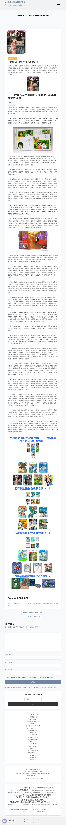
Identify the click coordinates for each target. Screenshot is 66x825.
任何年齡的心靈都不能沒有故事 (39, 788)
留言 (7, 631)
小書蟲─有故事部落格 (15, 2)
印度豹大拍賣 (13, 790)
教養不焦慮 (32, 719)
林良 (31, 804)
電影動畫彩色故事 (40, 603)
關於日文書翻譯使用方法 (33, 769)
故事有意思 (18, 603)
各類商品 (32, 748)
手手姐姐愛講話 (31, 721)
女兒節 (30, 790)
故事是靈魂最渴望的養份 (32, 800)
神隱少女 (52, 603)
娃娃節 (33, 790)
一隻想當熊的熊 (16, 788)
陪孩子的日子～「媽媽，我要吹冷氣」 (33, 778)
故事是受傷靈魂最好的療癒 (36, 795)
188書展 (10, 788)
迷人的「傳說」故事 (37, 809)
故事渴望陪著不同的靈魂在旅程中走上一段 (33, 802)
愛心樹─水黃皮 (50, 792)
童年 (19, 807)
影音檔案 (32, 759)
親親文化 (30, 809)
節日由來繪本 (49, 807)
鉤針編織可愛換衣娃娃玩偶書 (48, 809)
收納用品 (31, 735)
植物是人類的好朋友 (36, 804)
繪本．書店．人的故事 (32, 726)
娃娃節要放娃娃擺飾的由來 (41, 790)
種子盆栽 (32, 757)
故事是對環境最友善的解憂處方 (33, 797)
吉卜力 (26, 603)
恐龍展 (34, 792)
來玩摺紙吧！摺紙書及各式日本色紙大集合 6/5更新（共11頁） (33, 773)
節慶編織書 (43, 807)
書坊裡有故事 (32, 714)
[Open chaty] (4, 821)
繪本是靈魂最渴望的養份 (16, 809)
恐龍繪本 (38, 792)
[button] (58, 4)
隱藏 (13, 102)
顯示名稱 (8, 654)
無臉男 (30, 603)
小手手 (11, 603)
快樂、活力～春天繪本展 (33, 617)
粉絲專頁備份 (31, 741)
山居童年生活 (32, 737)
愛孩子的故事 (43, 792)
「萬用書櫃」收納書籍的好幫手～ (33, 771)
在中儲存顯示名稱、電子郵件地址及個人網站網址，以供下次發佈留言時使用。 (30, 677)
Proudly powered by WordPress (33, 820)
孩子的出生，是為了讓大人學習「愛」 (16, 792)
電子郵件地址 (9, 662)
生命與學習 (15, 807)
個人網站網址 (8, 669)
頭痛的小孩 (39, 811)
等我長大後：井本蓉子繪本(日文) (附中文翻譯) (31, 807)
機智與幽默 (43, 804)
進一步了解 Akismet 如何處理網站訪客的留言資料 (42, 687)
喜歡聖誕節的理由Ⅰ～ (33, 776)
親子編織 (32, 723)
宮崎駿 (48, 603)
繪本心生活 (31, 750)
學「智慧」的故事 (29, 792)
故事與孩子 (32, 744)
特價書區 (32, 732)
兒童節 (55, 788)
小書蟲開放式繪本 (32, 739)
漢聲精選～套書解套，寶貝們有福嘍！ (33, 612)
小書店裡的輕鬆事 (32, 730)
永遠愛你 (48, 804)
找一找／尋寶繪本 (18, 795)
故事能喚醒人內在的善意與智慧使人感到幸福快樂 (18, 804)
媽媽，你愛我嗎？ (51, 790)
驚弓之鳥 (44, 811)
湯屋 (34, 603)
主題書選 (31, 717)
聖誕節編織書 (25, 809)
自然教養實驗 (31, 752)
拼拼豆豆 (32, 755)
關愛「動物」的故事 (24, 811)
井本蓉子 (22, 788)
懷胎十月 (56, 792)
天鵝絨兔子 (24, 790)
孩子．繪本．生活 (32, 728)
